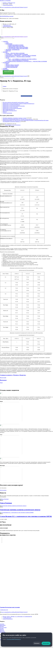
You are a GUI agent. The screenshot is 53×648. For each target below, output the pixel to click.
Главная (4, 86)
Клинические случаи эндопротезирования (12, 108)
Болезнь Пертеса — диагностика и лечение (18, 56)
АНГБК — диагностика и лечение (15, 53)
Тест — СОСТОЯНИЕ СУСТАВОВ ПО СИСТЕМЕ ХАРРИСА (22, 59)
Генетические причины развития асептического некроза (20, 510)
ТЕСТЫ (7, 57)
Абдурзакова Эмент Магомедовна (18, 48)
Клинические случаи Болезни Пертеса (11, 104)
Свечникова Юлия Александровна (18, 47)
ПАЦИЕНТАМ (6, 62)
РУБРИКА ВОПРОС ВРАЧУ (12, 66)
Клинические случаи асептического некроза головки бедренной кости (18, 103)
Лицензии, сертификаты (12, 49)
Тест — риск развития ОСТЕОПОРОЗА (18, 60)
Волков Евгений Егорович (15, 45)
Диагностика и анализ (12, 64)
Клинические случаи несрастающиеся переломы (14, 105)
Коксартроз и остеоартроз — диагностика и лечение (21, 55)
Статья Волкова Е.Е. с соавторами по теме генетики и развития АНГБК (26, 516)
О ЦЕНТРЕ (5, 41)
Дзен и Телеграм (6, 503)
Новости (5, 111)
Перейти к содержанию (5, 0)
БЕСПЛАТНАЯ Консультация (6, 16)
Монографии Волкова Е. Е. (9, 109)
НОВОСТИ (8, 50)
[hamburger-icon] (0, 39)
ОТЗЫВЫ (5, 68)
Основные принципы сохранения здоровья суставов (14, 118)
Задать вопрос (3, 490)
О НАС (7, 42)
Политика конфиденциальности (14, 639)
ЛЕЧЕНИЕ (5, 52)
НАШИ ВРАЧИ (9, 43)
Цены (7, 63)
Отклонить (36, 643)
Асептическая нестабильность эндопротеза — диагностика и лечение (26, 61)
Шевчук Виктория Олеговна (16, 46)
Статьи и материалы (11, 67)
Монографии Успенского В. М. (10, 110)
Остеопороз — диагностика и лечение (17, 54)
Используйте (46, 643)
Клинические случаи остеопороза (10, 107)
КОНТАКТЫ (5, 69)
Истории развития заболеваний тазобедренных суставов (15, 102)
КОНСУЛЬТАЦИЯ (8, 71)
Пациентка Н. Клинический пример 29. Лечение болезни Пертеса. (18, 119)
